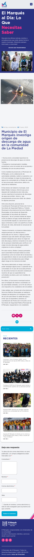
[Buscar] (30, 328)
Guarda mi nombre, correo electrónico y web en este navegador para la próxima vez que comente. (16, 507)
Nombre (5, 477)
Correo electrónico (8, 486)
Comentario (6, 459)
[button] (3, 102)
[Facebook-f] (3, 540)
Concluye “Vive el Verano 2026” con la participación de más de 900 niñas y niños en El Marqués (16, 361)
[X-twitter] (6, 540)
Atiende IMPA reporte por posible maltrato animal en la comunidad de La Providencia (16, 410)
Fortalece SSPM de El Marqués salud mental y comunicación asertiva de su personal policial (16, 385)
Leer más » (5, 364)
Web (3, 495)
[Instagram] (10, 540)
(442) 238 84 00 (22, 552)
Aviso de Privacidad (18, 554)
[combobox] (14, 328)
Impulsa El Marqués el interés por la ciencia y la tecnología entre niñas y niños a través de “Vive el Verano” (16, 435)
